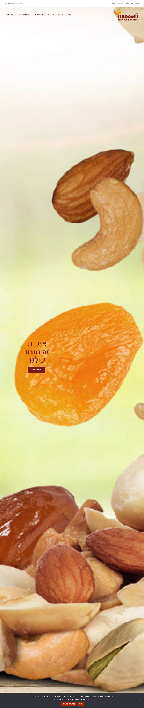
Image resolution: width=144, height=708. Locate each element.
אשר (81, 704)
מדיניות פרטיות (69, 704)
